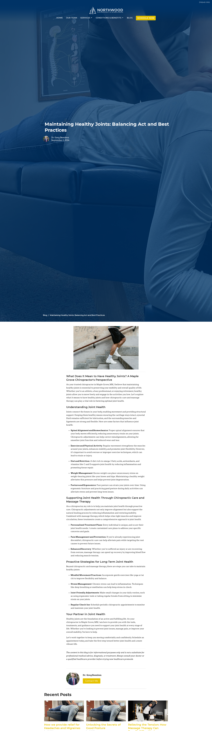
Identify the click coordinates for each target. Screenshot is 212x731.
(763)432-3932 (204, 2)
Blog (130, 18)
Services (85, 18)
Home (59, 18)
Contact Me (91, 681)
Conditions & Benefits (108, 18)
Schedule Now (145, 18)
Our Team (71, 18)
